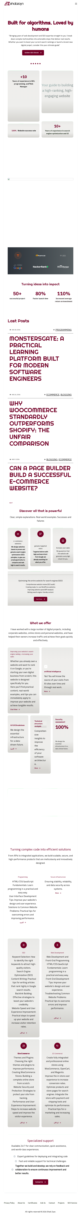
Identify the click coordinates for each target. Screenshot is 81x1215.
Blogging (66, 394)
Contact (52, 1203)
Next (11, 503)
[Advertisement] (40, 160)
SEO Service (72, 1203)
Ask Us (43, 1203)
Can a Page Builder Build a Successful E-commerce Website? (40, 478)
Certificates (32, 1203)
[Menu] (76, 4)
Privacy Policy (9, 1203)
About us (21, 1203)
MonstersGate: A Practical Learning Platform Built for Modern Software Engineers (36, 358)
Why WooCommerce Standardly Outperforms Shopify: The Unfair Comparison (33, 423)
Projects (61, 1203)
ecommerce (52, 394)
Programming (63, 329)
